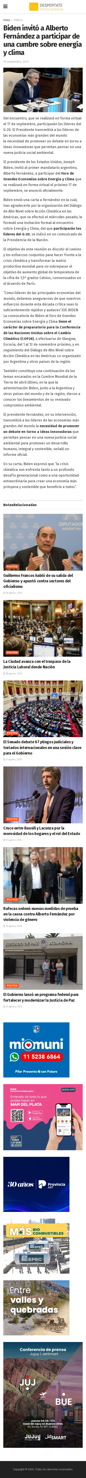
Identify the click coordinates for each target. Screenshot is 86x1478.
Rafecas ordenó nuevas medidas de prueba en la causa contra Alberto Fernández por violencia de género (40, 914)
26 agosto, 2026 (13, 926)
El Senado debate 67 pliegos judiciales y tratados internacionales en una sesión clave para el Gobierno (42, 747)
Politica (18, 20)
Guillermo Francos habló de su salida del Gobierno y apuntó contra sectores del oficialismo (38, 581)
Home (6, 20)
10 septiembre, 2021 (16, 61)
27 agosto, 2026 (13, 759)
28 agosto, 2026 (13, 593)
